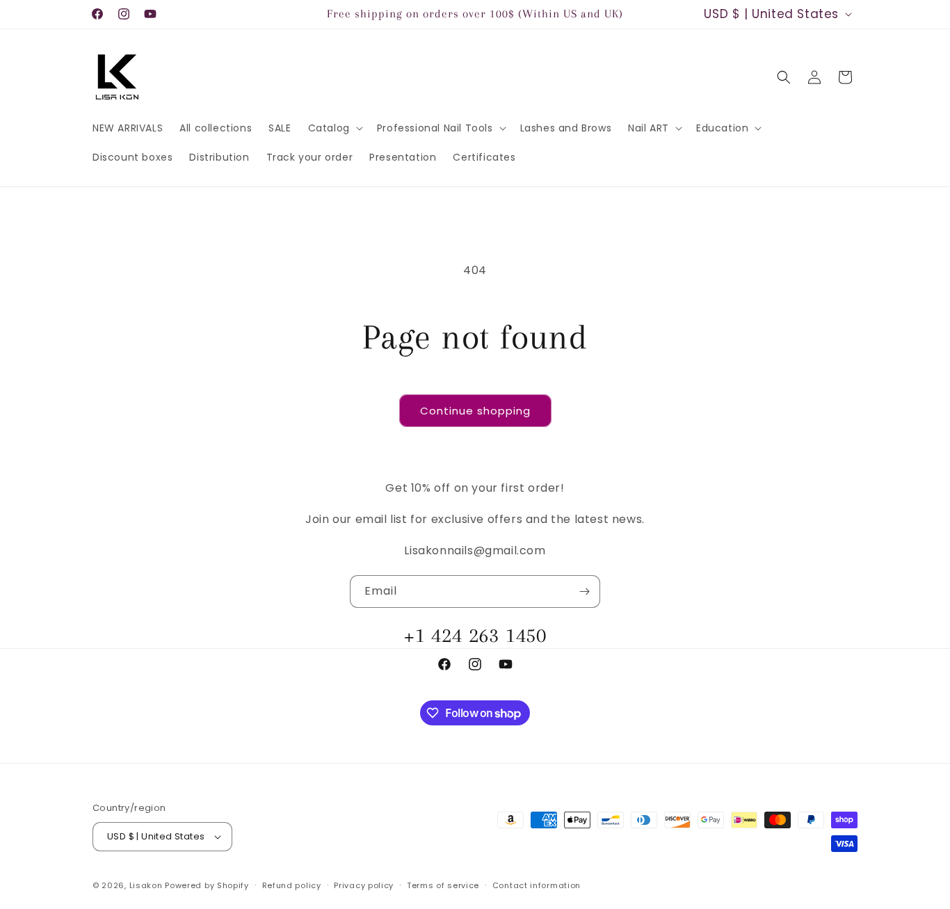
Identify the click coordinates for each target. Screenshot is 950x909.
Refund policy (291, 885)
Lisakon (146, 885)
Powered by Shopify (207, 885)
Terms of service (443, 885)
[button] (334, 128)
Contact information (536, 885)
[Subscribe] (584, 591)
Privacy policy (364, 885)
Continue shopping (475, 410)
